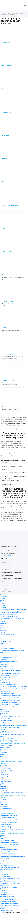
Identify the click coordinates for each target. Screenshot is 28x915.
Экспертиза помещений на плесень (10, 878)
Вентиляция (3, 666)
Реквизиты (3, 603)
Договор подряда (5, 691)
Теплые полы (4, 664)
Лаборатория (4, 874)
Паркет (2, 639)
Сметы (2, 690)
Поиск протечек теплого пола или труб (11, 716)
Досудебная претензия (6, 865)
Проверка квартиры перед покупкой (10, 697)
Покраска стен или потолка (7, 634)
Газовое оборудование (6, 668)
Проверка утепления (6, 720)
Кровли (2, 855)
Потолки (2, 632)
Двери (2, 643)
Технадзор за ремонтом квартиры (11, 572)
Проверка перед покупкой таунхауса (10, 819)
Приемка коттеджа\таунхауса (9, 822)
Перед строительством (6, 731)
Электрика (3, 659)
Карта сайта (4, 562)
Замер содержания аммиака (8, 881)
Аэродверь (3, 709)
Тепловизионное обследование (9, 844)
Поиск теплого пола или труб (8, 853)
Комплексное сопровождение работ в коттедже (10, 728)
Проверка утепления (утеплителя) (9, 849)
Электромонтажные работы (8, 901)
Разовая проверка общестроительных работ (13, 743)
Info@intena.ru (7, 559)
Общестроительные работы (7, 648)
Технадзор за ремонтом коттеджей (11, 578)
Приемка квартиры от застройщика (10, 672)
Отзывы (2, 602)
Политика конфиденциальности (9, 565)
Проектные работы (5, 733)
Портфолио (4, 892)
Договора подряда (5, 837)
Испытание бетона (5, 876)
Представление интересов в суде (9, 867)
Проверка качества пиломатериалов (10, 889)
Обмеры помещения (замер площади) (10, 702)
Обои (1, 636)
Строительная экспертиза (8, 575)
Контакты (2, 908)
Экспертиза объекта (5, 864)
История (2, 598)
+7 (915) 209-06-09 (9, 553)
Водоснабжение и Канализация (8, 661)
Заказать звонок (7, 555)
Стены (2, 751)
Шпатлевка (3, 630)
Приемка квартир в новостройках (9, 673)
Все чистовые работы (6, 645)
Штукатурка (3, 629)
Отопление (3, 663)
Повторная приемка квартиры (8, 675)
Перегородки (3, 621)
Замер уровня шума (5, 880)
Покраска (2, 783)
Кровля (2, 754)
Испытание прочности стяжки (8, 887)
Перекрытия (3, 752)
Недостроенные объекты (7, 817)
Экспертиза (4, 862)
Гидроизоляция (4, 627)
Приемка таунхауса (5, 826)
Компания (3, 569)
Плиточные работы (5, 638)
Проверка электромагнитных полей (10, 700)
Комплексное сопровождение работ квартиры (13, 611)
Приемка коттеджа (5, 824)
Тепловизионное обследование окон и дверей (13, 856)
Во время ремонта (5, 682)
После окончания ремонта (7, 684)
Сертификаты (4, 600)
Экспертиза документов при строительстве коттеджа (12, 834)
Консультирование (6, 679)
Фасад (2, 756)
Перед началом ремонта (7, 681)
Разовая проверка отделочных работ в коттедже (11, 762)
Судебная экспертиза (6, 869)
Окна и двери (4, 713)
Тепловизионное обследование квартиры (12, 708)
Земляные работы (5, 747)
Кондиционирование (6, 657)
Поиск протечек (4, 711)
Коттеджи (4, 724)
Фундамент (3, 749)
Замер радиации (4, 699)
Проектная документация (7, 693)
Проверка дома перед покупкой (9, 815)
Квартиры (3, 607)
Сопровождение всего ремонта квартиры (12, 612)
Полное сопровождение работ (8, 899)
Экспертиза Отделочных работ (8, 614)
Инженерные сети (5, 898)
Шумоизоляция (4, 623)
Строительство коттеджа (7, 896)
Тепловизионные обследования (9, 903)
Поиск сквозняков (5, 718)
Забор (1, 758)
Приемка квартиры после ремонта (9, 704)
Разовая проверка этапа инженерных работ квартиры (12, 654)
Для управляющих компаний (8, 715)
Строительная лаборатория (9, 581)
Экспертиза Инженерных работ (9, 616)
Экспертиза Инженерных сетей (9, 740)
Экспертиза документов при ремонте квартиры (13, 688)
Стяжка (2, 625)
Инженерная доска (5, 641)
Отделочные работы (5, 894)
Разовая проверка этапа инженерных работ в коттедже (12, 796)
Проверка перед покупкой (8, 813)
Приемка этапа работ (6, 647)
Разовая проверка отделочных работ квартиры (13, 620)
